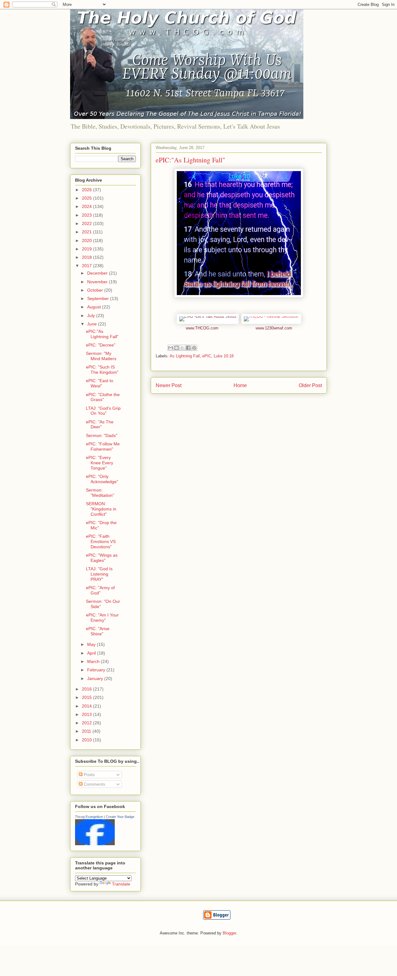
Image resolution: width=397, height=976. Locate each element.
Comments (94, 784)
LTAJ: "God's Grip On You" (103, 411)
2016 (87, 689)
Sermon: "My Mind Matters (101, 356)
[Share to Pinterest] (194, 348)
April (92, 653)
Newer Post (168, 385)
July (91, 315)
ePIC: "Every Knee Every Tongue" (99, 462)
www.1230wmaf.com (274, 328)
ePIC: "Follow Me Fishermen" (103, 446)
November (98, 281)
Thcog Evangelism (89, 817)
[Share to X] (182, 348)
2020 (87, 240)
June (92, 323)
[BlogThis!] (176, 348)
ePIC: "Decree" (100, 344)
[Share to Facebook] (188, 348)
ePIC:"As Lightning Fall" (102, 334)
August (94, 306)
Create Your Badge (120, 817)
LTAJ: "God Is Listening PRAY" (99, 574)
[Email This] (170, 348)
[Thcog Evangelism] (95, 843)
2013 (87, 714)
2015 (87, 697)
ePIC (206, 356)
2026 (87, 189)
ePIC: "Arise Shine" (97, 631)
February (96, 669)
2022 (87, 223)
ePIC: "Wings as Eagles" (102, 558)
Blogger (229, 933)
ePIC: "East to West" (99, 383)
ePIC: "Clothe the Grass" (103, 397)
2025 (87, 198)
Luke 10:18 (224, 356)
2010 (87, 739)
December (98, 273)
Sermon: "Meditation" (100, 493)
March (94, 661)
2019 (87, 248)
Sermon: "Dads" (101, 435)
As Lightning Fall (185, 356)
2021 (87, 231)
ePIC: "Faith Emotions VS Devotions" (101, 541)
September (98, 298)
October (95, 290)
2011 (87, 731)
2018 (87, 257)
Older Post (310, 385)
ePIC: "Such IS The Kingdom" (102, 369)
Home (240, 385)
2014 (87, 706)
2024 (87, 206)
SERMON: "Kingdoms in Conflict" (101, 509)
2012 (87, 722)
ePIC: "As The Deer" (100, 424)
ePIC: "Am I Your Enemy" (102, 617)
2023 (87, 215)
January (95, 678)
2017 (87, 265)
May (92, 644)
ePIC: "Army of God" (100, 590)
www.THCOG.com (202, 328)
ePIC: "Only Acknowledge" (102, 479)
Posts (89, 774)
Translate (121, 883)
